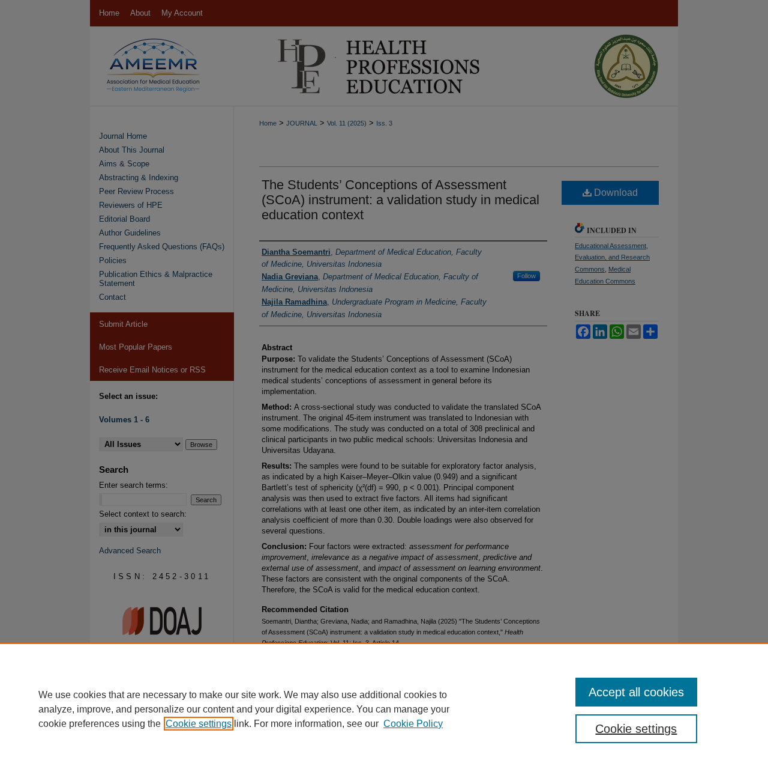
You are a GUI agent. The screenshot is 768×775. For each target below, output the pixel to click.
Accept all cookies (636, 692)
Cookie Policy (413, 724)
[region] (384, 709)
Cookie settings (199, 724)
